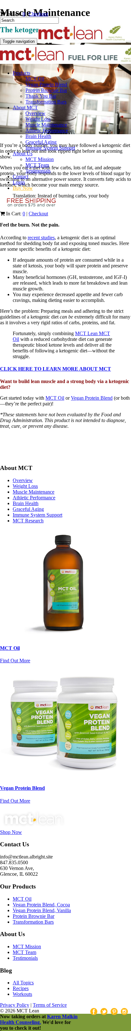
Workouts (22, 994)
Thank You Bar (40, 96)
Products (21, 73)
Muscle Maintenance (46, 124)
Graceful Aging (41, 142)
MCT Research (28, 520)
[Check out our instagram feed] (45, 450)
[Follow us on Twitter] (18, 450)
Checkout (38, 14)
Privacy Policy (14, 1005)
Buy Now (23, 188)
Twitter (103, 1011)
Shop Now (11, 832)
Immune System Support (50, 147)
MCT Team (37, 165)
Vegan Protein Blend (46, 84)
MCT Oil (34, 78)
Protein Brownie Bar (46, 90)
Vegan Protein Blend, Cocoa (41, 904)
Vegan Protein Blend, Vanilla (42, 910)
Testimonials (38, 170)
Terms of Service (50, 1005)
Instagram (124, 1011)
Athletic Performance (46, 130)
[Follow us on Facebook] (5, 450)
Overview (35, 113)
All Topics (23, 982)
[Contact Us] (58, 450)
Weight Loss (38, 119)
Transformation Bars (45, 101)
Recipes (21, 988)
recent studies (41, 237)
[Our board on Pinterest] (32, 450)
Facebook (93, 1011)
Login (19, 182)
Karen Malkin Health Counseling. (39, 1019)
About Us (22, 153)
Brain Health (38, 136)
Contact (20, 176)
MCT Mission (39, 159)
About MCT (25, 107)
